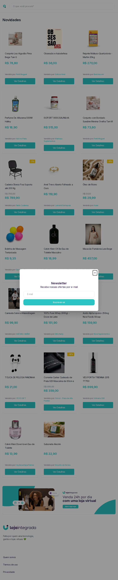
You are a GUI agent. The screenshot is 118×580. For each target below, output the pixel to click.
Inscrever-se (59, 302)
